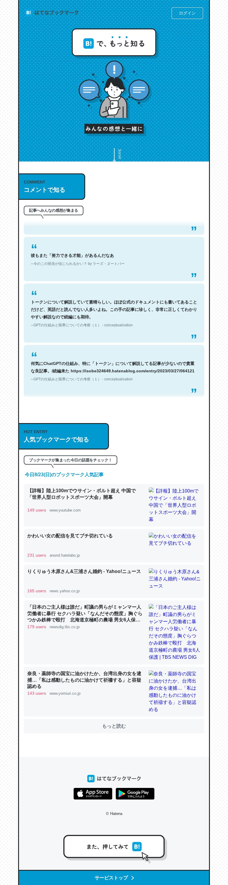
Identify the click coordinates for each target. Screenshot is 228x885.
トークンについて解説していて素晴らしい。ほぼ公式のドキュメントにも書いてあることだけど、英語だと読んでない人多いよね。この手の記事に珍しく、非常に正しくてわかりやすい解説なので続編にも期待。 (114, 307)
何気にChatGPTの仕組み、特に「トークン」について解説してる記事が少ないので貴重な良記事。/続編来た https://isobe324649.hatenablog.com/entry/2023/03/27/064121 (112, 364)
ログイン (187, 13)
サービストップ (111, 877)
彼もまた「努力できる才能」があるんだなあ (78, 252)
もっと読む (114, 726)
